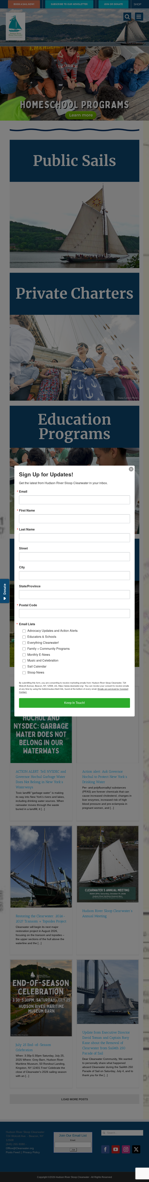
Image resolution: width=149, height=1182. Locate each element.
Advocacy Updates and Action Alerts (52, 630)
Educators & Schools (41, 636)
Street (23, 548)
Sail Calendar (36, 666)
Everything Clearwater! (43, 642)
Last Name (27, 529)
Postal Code (28, 605)
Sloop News (35, 672)
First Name (27, 510)
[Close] (131, 469)
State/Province (30, 586)
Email (23, 491)
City (22, 567)
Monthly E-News (38, 654)
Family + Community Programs (48, 648)
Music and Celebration (42, 660)
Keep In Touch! (74, 702)
